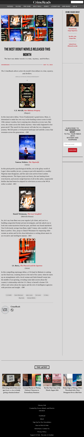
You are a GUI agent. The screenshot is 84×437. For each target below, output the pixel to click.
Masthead (42, 416)
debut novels (29, 295)
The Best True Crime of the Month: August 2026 (52, 389)
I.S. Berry (46, 295)
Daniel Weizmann (19, 295)
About (42, 419)
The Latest (42, 367)
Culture (18, 6)
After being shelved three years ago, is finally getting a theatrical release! (11, 390)
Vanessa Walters (31, 298)
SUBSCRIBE (72, 150)
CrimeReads (5, 64)
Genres (46, 6)
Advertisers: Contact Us (41, 428)
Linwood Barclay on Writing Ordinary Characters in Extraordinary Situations (32, 390)
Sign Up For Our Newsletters (42, 422)
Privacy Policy (41, 432)
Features (10, 6)
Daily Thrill (37, 6)
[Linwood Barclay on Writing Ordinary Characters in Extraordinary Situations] (32, 383)
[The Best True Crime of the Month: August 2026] (52, 383)
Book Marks (66, 6)
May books (21, 298)
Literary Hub (55, 6)
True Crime (27, 6)
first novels (38, 295)
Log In (75, 6)
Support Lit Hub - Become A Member (42, 435)
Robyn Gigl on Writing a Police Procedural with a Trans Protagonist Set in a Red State (72, 390)
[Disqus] (27, 334)
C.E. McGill (9, 295)
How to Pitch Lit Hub (42, 425)
